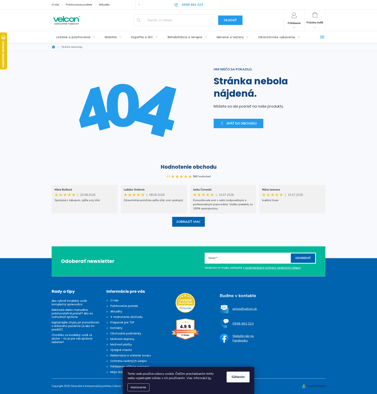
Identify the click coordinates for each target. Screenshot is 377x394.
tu (209, 378)
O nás (55, 4)
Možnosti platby (121, 344)
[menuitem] (76, 37)
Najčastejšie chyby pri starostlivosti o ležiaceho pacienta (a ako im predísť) (75, 325)
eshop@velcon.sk (244, 309)
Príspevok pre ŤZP (122, 322)
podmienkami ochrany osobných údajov (273, 268)
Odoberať (303, 258)
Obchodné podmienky (125, 333)
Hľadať (230, 20)
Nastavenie (138, 387)
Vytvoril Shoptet (316, 386)
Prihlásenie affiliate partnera (129, 366)
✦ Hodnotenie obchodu (126, 317)
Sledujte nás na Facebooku (242, 338)
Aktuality (104, 4)
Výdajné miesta (121, 350)
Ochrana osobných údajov (128, 361)
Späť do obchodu (241, 123)
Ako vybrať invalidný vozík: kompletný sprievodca (69, 302)
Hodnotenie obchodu (189, 166)
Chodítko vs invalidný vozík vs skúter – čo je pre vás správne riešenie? (72, 338)
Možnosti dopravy (122, 339)
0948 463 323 (243, 323)
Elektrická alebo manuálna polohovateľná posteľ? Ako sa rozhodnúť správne (72, 313)
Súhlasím (238, 377)
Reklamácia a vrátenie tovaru (130, 355)
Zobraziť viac (188, 222)
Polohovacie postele (79, 4)
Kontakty (116, 328)
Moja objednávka (122, 372)
